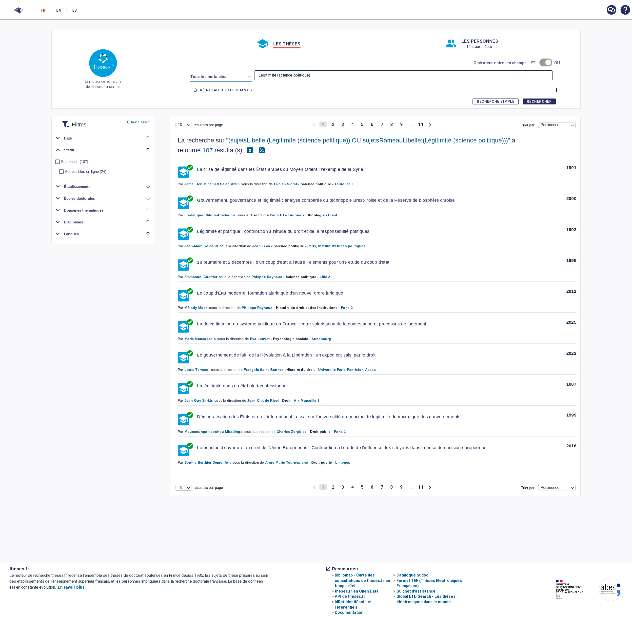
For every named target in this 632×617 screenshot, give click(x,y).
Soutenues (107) (74, 161)
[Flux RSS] (262, 150)
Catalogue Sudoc (412, 575)
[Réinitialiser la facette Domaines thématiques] (147, 210)
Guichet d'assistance (415, 591)
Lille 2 (325, 277)
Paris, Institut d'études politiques (336, 246)
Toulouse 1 (344, 184)
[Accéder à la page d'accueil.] (103, 64)
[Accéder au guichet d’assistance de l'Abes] (611, 10)
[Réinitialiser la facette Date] (147, 138)
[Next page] (430, 124)
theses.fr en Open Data (356, 591)
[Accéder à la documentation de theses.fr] (625, 10)
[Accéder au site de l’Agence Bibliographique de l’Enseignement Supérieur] (606, 590)
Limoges (342, 462)
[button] (18, 10)
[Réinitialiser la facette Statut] (147, 149)
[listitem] (611, 10)
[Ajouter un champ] (556, 90)
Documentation (349, 612)
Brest (332, 215)
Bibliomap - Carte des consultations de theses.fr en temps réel (362, 580)
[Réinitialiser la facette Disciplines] (147, 222)
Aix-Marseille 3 (306, 400)
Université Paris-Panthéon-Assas (347, 370)
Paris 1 (340, 432)
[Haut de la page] (598, 602)
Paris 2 (347, 308)
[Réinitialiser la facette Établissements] (147, 186)
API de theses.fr (350, 596)
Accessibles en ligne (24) (85, 171)
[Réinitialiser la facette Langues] (147, 233)
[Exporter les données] (250, 150)
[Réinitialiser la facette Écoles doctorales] (147, 198)
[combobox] (221, 76)
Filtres (73, 121)
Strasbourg (321, 339)
